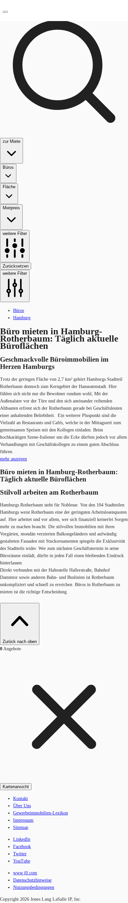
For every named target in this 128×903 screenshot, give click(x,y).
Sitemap (20, 827)
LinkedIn (21, 839)
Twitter (20, 853)
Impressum (23, 820)
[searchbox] (64, 151)
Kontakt (20, 798)
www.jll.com (25, 872)
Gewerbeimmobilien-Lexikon (40, 813)
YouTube (21, 861)
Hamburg (22, 317)
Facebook (22, 846)
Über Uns (22, 805)
